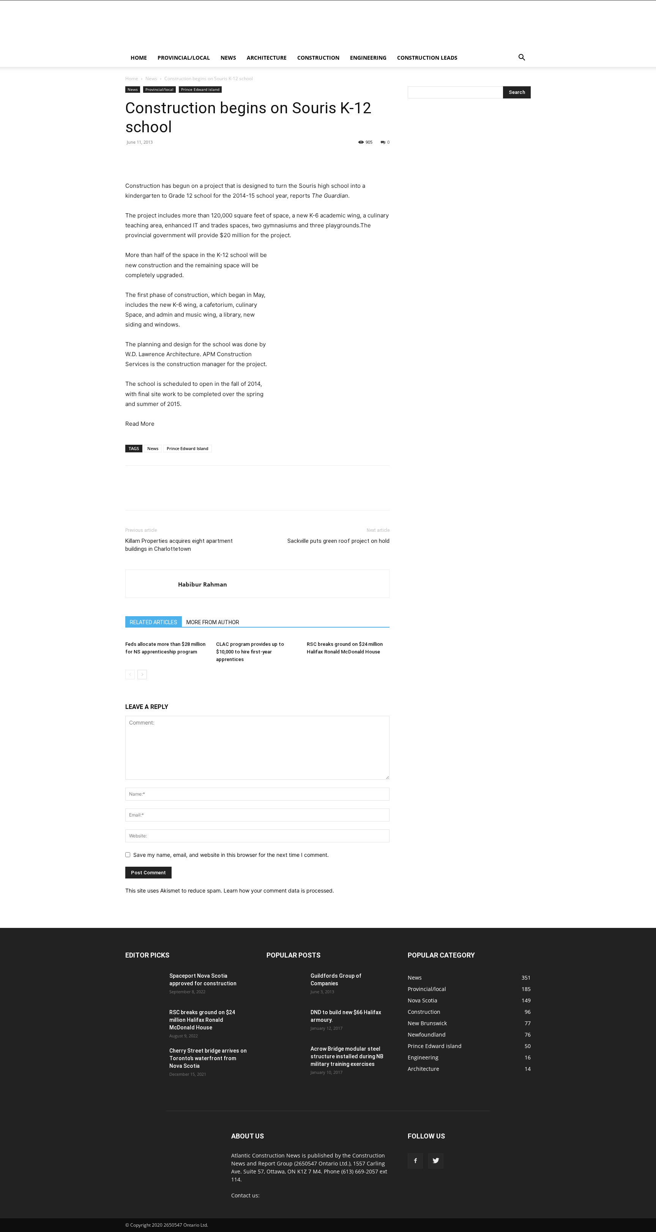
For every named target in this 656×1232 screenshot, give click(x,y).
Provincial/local (184, 57)
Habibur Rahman (202, 584)
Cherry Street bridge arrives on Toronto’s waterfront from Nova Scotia (208, 1058)
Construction (318, 57)
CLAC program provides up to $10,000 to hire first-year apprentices (250, 651)
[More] (331, 159)
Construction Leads (427, 57)
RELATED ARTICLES (153, 622)
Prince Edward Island (187, 448)
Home (139, 57)
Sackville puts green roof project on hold (338, 541)
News (228, 57)
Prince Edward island (200, 89)
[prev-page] (130, 674)
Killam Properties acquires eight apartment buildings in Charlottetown (179, 545)
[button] (521, 58)
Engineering (368, 57)
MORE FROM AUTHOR (212, 622)
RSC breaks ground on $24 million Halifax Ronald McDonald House (202, 1020)
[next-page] (142, 674)
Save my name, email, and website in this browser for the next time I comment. (231, 854)
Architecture (267, 57)
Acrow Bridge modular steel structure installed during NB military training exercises (347, 1056)
